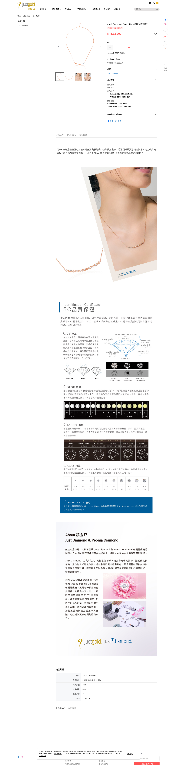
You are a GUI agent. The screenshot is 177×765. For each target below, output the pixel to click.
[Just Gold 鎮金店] (26, 6)
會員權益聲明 (103, 764)
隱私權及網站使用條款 (72, 764)
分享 (111, 121)
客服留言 (102, 761)
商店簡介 (68, 761)
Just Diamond (112, 74)
